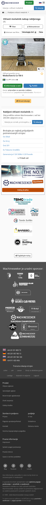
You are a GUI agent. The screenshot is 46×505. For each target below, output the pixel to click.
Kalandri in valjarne (23, 376)
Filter (13, 26)
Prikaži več (24, 158)
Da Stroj (6, 141)
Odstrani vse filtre (12, 32)
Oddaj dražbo (23, 190)
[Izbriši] (35, 32)
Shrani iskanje (24, 101)
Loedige (10, 376)
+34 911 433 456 (13, 360)
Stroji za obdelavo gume (34, 370)
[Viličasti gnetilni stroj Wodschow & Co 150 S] (23, 54)
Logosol (36, 376)
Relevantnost (34, 26)
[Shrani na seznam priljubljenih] (41, 73)
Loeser (19, 370)
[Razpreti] (23, 95)
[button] (44, 3)
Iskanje (40, 8)
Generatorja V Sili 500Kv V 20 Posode (18, 154)
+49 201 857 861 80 (14, 357)
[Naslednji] (43, 54)
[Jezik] (40, 3)
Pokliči (34, 86)
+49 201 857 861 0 (14, 353)
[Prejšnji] (3, 54)
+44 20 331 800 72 (14, 350)
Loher (5, 370)
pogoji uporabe (16, 500)
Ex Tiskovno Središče (11, 150)
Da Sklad (6, 136)
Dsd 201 (6, 145)
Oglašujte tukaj (23, 255)
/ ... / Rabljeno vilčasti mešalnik (15, 12)
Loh (12, 370)
